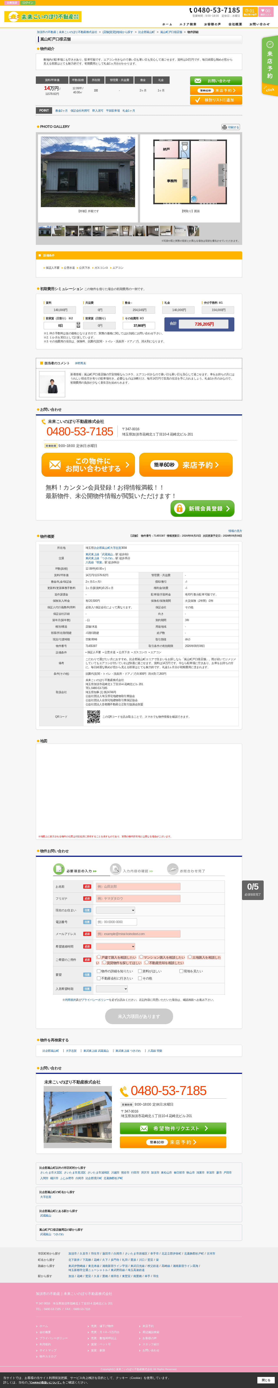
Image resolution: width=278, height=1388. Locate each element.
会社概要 (45, 1332)
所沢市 (145, 1172)
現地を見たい (193, 971)
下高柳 (87, 1259)
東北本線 (94, 1266)
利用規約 (70, 999)
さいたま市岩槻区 (136, 1253)
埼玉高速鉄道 (136, 1270)
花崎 (97, 1259)
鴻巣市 (200, 1172)
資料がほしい (151, 971)
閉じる (266, 1380)
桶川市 (54, 1178)
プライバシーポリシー (95, 999)
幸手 (147, 1276)
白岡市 (80, 1178)
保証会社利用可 (80, 110)
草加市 (210, 1172)
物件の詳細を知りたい (117, 971)
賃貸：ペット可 (101, 1344)
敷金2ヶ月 (61, 110)
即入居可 (97, 110)
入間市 (44, 1178)
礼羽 (125, 1259)
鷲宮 (150, 1259)
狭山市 (190, 1172)
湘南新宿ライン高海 (186, 1266)
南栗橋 (137, 1276)
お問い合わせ (150, 1350)
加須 (71, 1276)
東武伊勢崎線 (77, 1266)
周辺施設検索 (150, 1332)
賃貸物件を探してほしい (124, 963)
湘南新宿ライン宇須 (115, 1266)
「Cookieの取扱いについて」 (45, 1382)
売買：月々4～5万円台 (105, 1332)
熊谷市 (125, 1172)
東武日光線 (138, 1266)
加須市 (155, 1172)
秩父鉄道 (153, 1266)
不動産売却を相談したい (166, 963)
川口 (142, 1259)
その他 (147, 978)
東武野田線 (118, 1270)
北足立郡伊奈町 (171, 1253)
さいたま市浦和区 (98, 1172)
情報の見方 (235, 530)
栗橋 (105, 1276)
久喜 (96, 1276)
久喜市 (84, 1253)
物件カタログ (48, 1356)
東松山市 (166, 1172)
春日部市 (179, 1172)
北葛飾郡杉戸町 (113, 1178)
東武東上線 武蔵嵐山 (96, 1050)
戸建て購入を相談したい (118, 957)
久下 (105, 1259)
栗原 (134, 1259)
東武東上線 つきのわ (128, 1050)
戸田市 (227, 1172)
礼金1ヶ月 (128, 110)
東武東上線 (92, 554)
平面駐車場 (113, 110)
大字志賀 (115, 547)
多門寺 (115, 1259)
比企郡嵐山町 (102, 547)
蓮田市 (106, 1253)
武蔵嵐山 (107, 554)
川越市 (115, 1172)
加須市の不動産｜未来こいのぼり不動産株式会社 (74, 1294)
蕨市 (219, 1172)
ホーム (44, 1326)
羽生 (156, 1276)
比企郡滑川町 (94, 1178)
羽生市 (95, 1253)
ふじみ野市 (67, 1178)
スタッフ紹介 (150, 1344)
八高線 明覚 (155, 1050)
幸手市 (154, 1253)
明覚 (99, 562)
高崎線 (166, 1266)
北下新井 (74, 1259)
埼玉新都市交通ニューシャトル (88, 1270)
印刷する (233, 127)
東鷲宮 (126, 1276)
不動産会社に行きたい (117, 978)
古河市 (211, 1253)
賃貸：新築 (98, 1350)
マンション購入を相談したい (164, 957)
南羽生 (115, 1276)
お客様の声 (149, 1338)
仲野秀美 (80, 363)
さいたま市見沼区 (75, 1172)
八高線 (90, 562)
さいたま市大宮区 (51, 1172)
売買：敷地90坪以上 (104, 1338)
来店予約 (148, 1326)
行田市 (135, 1172)
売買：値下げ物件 (102, 1326)
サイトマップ (48, 1350)
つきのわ (107, 558)
